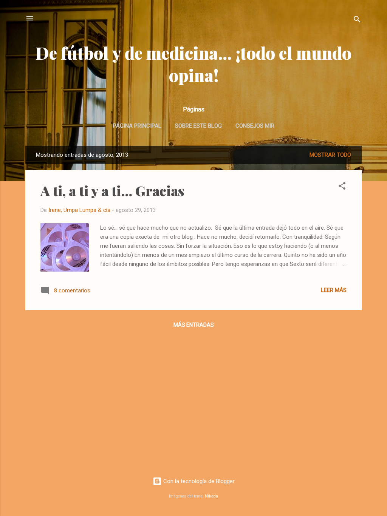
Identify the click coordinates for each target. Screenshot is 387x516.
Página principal (137, 125)
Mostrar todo (330, 154)
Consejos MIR (254, 125)
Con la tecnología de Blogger (198, 481)
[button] (342, 187)
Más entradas (193, 325)
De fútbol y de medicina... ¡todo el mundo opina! (193, 64)
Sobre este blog (198, 125)
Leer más (334, 290)
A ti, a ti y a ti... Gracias (112, 190)
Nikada (211, 496)
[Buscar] (357, 20)
